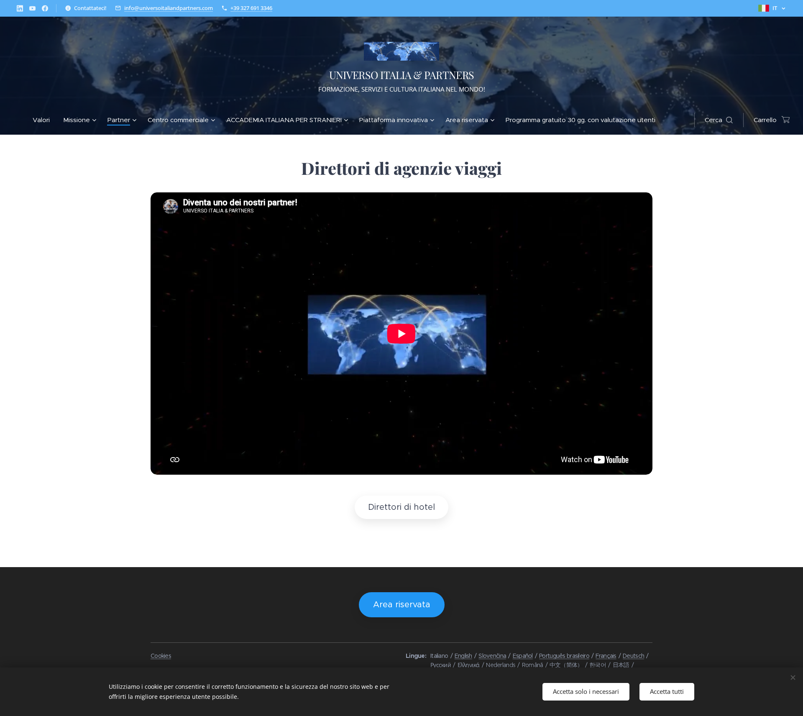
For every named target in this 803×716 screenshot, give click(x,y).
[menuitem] (44, 120)
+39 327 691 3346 (251, 8)
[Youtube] (32, 8)
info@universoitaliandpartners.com (168, 8)
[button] (718, 120)
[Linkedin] (20, 8)
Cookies (161, 656)
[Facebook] (45, 8)
